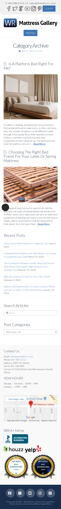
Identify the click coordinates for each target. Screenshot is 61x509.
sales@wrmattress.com (42, 3)
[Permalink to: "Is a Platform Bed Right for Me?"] (31, 96)
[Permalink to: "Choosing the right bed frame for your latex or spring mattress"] (31, 185)
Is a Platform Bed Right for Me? (29, 66)
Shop (49, 8)
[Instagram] (33, 8)
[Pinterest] (39, 8)
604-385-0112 (18, 359)
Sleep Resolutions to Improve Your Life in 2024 (27, 276)
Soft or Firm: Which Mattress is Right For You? (26, 243)
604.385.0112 (16, 3)
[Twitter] (15, 8)
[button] (30, 33)
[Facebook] (9, 8)
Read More (39, 143)
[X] (20, 493)
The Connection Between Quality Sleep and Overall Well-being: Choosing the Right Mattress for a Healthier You (29, 266)
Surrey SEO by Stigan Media (40, 504)
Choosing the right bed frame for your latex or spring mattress (30, 156)
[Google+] (21, 8)
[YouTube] (27, 8)
